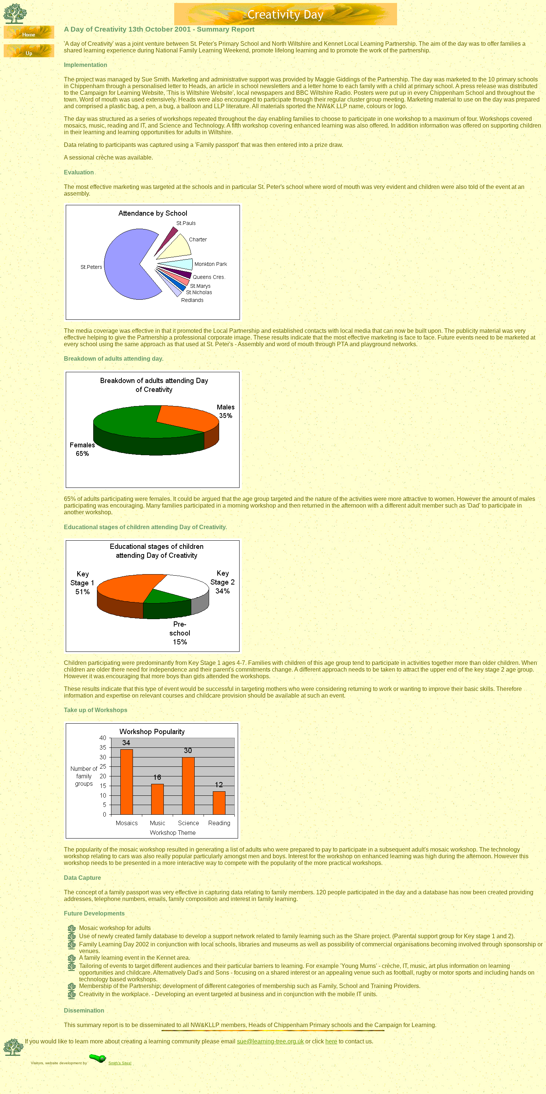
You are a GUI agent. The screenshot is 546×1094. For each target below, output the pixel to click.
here (331, 1041)
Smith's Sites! (119, 1063)
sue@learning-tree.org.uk (270, 1041)
